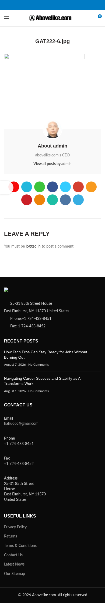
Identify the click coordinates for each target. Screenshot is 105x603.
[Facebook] (35, 5)
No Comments (38, 364)
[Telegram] (89, 5)
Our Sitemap (14, 574)
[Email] (55, 5)
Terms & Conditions (20, 546)
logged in (33, 246)
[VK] (82, 5)
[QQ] (22, 5)
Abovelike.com (44, 595)
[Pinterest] (62, 5)
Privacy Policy (15, 527)
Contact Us (13, 555)
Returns (10, 536)
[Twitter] (42, 5)
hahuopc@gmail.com (21, 424)
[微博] (15, 5)
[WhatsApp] (76, 5)
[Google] (49, 5)
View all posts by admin (52, 164)
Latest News (14, 564)
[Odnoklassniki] (69, 5)
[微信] (29, 5)
